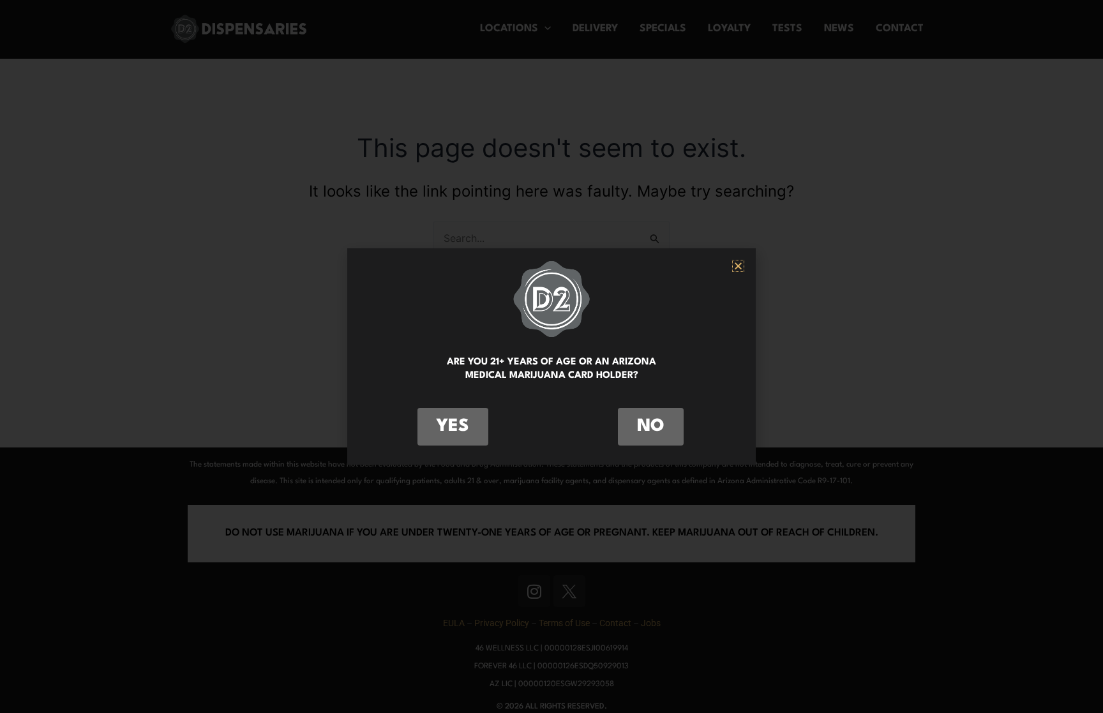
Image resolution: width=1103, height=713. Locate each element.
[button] (738, 266)
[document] (551, 356)
